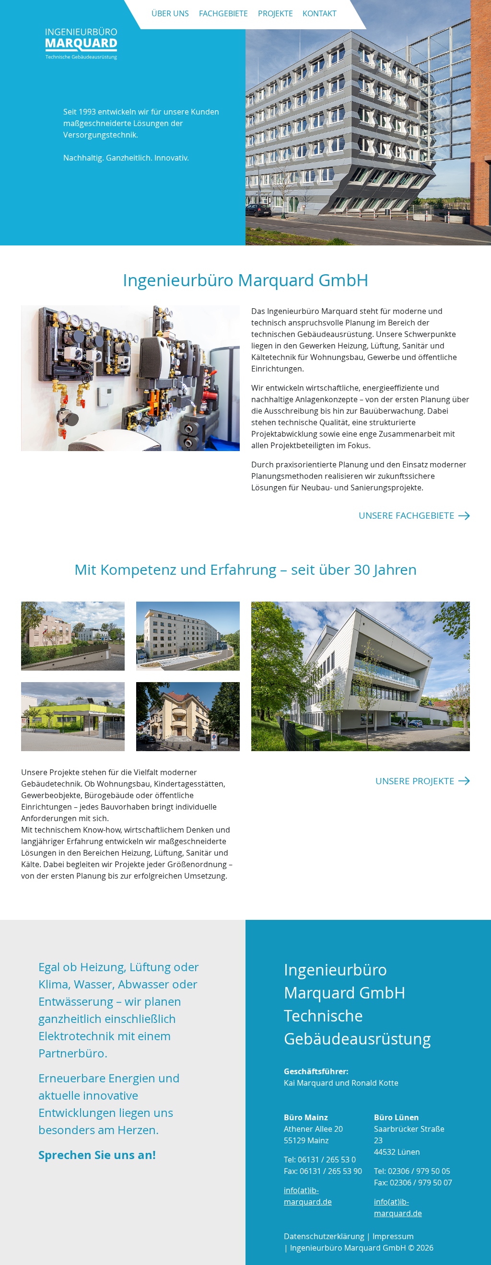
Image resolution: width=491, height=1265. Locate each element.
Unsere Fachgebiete (407, 515)
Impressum (393, 1236)
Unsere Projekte (415, 781)
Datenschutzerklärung (324, 1236)
